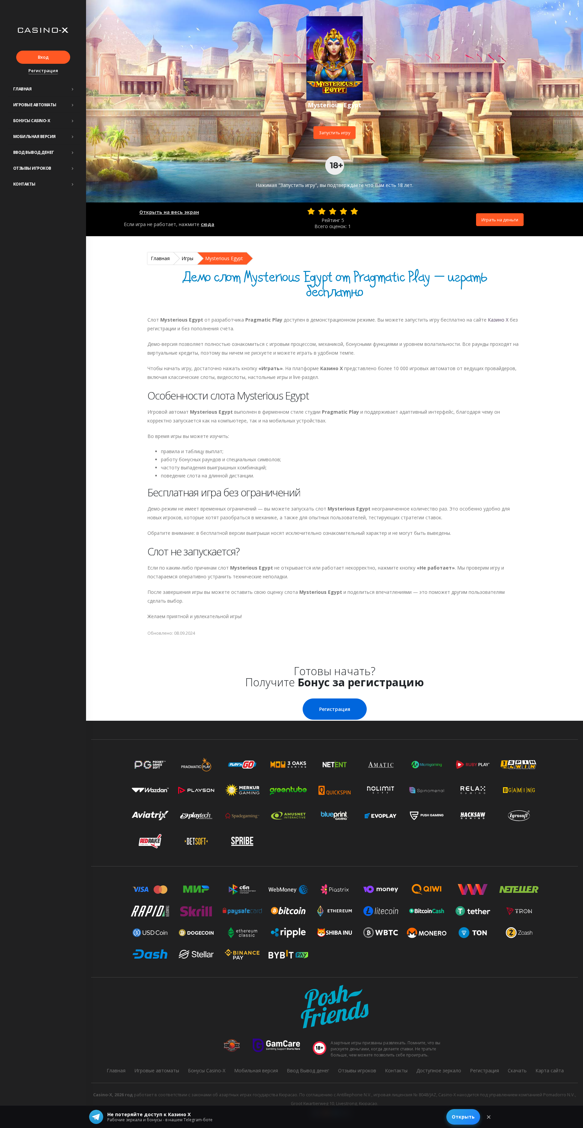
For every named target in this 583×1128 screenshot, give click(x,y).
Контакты (24, 184)
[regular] (332, 211)
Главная (22, 89)
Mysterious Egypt (224, 258)
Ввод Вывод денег (33, 152)
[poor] (322, 211)
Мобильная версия (34, 136)
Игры (187, 258)
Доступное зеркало (438, 1070)
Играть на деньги (499, 220)
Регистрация (43, 70)
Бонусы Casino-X (31, 120)
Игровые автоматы (34, 105)
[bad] (311, 211)
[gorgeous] (354, 211)
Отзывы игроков (32, 168)
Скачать (517, 1070)
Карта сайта (549, 1070)
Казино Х (498, 320)
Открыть (463, 1116)
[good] (343, 211)
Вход (43, 57)
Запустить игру (334, 133)
